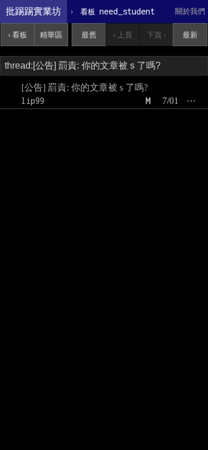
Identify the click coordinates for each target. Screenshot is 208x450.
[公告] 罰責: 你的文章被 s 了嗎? (84, 87)
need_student (117, 11)
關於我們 (190, 11)
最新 (190, 35)
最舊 (88, 35)
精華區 (51, 35)
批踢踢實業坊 (33, 11)
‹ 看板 (17, 35)
